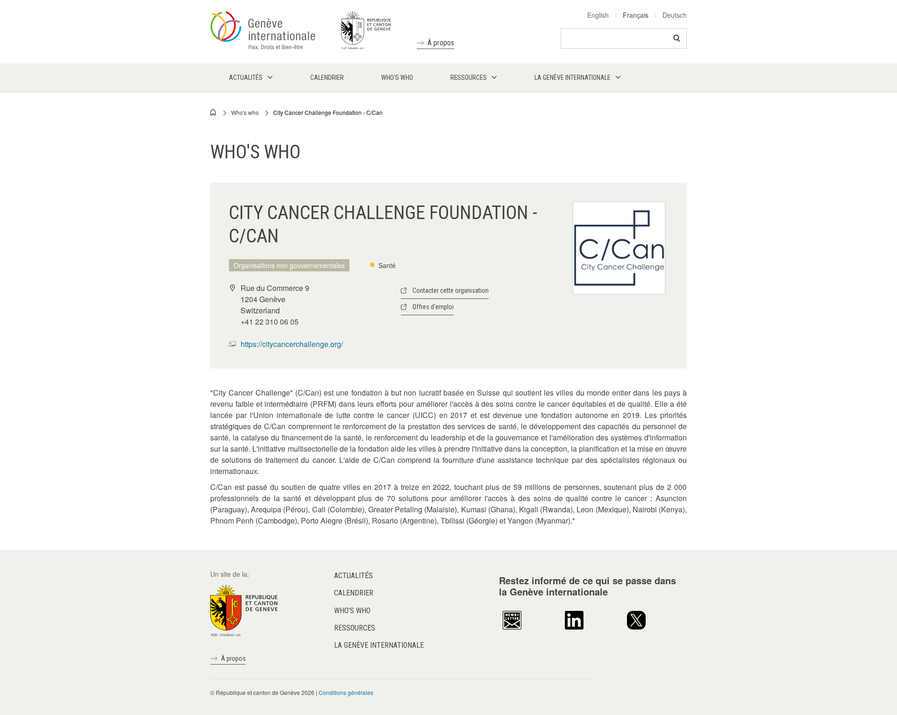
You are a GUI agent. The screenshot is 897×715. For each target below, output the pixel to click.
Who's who (245, 112)
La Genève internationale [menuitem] (572, 77)
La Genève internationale (379, 645)
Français (635, 15)
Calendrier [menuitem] (327, 77)
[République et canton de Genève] (244, 609)
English (598, 15)
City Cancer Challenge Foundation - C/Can (328, 112)
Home (213, 112)
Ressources (354, 627)
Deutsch (674, 15)
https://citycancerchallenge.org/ (292, 344)
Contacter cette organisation (451, 290)
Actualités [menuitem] (246, 77)
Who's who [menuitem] (397, 77)
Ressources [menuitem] (468, 77)
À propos (440, 42)
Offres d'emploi (433, 307)
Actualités (353, 575)
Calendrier (353, 592)
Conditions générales (346, 692)
